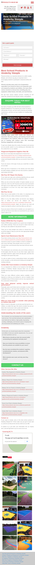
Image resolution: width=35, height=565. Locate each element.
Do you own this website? (11, 441)
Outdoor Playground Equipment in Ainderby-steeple (15, 555)
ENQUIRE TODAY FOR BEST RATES (17, 101)
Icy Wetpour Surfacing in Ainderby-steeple (13, 558)
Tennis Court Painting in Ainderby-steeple (12, 561)
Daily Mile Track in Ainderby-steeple (11, 563)
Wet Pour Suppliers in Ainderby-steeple (12, 556)
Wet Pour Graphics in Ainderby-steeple (12, 560)
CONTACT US (17, 365)
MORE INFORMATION (17, 217)
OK (27, 441)
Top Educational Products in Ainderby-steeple (13, 553)
